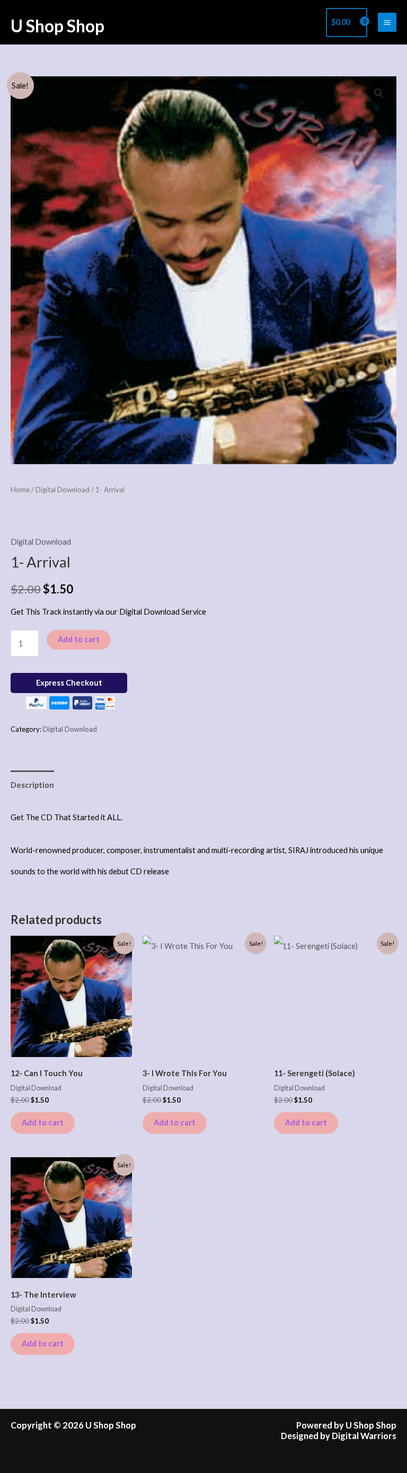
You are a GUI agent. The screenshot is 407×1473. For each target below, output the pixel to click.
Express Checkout (69, 682)
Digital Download (63, 489)
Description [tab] (32, 784)
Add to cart (79, 639)
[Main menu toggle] (387, 22)
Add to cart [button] (43, 1122)
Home (20, 489)
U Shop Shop (57, 25)
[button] (378, 93)
